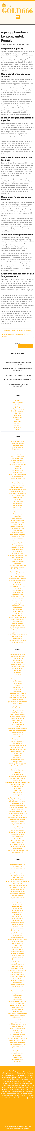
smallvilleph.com (17, 518)
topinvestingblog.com (17, 495)
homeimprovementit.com (17, 869)
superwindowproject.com (17, 603)
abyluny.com (18, 1057)
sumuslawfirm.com (18, 803)
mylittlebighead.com (17, 943)
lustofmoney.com (17, 842)
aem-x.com (17, 914)
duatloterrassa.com (17, 987)
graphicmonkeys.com (17, 956)
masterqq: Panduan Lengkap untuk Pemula (17, 330)
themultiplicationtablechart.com (18, 634)
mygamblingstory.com (17, 654)
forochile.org (17, 530)
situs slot (26, 1077)
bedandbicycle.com (17, 951)
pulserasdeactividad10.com (17, 617)
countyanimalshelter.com (17, 824)
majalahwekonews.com (17, 656)
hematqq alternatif (19, 1096)
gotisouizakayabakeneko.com (17, 702)
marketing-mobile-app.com (17, 764)
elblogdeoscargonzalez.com (17, 555)
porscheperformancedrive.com (17, 991)
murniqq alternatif (7, 1096)
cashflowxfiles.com (17, 751)
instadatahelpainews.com (18, 1045)
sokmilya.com (17, 1055)
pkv (17, 419)
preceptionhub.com (17, 875)
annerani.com (17, 503)
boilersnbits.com (17, 733)
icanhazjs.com (17, 607)
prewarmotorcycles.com (17, 479)
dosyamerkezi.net (17, 483)
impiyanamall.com (17, 904)
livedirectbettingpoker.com (17, 776)
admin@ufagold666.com (10, 44)
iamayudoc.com (17, 941)
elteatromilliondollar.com (17, 714)
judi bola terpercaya (27, 1094)
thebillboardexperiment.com (18, 1024)
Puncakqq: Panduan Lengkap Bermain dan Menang (15, 335)
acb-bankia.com (17, 786)
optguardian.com (17, 906)
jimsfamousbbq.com (17, 441)
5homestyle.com (17, 642)
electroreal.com (18, 883)
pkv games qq (10, 1073)
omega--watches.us (17, 460)
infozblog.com (17, 551)
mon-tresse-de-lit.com (17, 1028)
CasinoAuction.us (17, 592)
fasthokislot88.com (17, 962)
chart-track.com (17, 532)
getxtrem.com (17, 755)
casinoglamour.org (17, 636)
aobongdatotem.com (17, 879)
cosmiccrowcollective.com (17, 697)
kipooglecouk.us (17, 595)
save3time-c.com (17, 470)
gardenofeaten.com (17, 741)
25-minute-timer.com (17, 931)
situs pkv (17, 400)
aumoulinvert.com (17, 599)
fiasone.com (17, 768)
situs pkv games (17, 403)
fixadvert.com (17, 466)
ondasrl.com (17, 997)
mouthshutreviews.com (17, 893)
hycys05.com (17, 743)
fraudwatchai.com (17, 912)
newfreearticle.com (17, 737)
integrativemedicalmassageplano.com (17, 782)
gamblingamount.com (17, 834)
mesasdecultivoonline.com (17, 730)
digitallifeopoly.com (17, 898)
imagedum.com (17, 1011)
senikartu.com (17, 681)
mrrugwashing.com (17, 784)
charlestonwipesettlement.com (17, 817)
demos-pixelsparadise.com (17, 474)
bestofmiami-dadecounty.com (17, 885)
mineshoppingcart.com (17, 889)
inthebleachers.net (17, 623)
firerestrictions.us (17, 545)
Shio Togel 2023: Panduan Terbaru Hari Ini (18, 379)
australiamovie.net (17, 446)
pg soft (27, 1075)
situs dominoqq (17, 417)
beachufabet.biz (17, 1026)
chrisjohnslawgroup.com (17, 974)
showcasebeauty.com (17, 487)
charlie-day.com (17, 774)
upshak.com (17, 791)
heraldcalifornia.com (17, 953)
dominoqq (17, 415)
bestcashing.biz (18, 543)
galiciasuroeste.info (17, 520)
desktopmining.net (17, 621)
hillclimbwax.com (17, 836)
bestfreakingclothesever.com (17, 799)
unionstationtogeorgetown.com (17, 939)
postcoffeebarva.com (17, 712)
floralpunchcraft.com (17, 766)
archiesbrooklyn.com (17, 547)
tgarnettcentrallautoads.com (17, 464)
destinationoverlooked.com (17, 832)
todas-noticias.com (17, 679)
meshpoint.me (17, 704)
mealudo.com (17, 772)
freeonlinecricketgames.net (17, 541)
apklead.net (17, 1061)
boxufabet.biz (17, 1032)
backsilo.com (17, 793)
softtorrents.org (17, 982)
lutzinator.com (17, 995)
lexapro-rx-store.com (17, 626)
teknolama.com (17, 722)
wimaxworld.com (17, 539)
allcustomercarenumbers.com (17, 970)
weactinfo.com (17, 757)
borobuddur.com (17, 925)
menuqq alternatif (8, 1071)
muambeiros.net (17, 549)
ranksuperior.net (17, 828)
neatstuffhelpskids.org (17, 526)
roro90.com (17, 670)
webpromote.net (17, 557)
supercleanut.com (17, 949)
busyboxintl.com (17, 708)
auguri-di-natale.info (17, 456)
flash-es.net (17, 788)
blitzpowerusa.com (17, 739)
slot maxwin (24, 1079)
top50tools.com (17, 497)
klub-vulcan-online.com (17, 976)
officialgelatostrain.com (17, 1016)
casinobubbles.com (17, 900)
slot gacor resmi (14, 1083)
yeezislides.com (17, 877)
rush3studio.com (17, 668)
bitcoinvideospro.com (17, 695)
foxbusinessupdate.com (17, 778)
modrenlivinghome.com (17, 1042)
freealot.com (18, 945)
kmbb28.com (17, 1051)
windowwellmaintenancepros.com (17, 851)
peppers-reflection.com (17, 846)
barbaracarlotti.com (17, 619)
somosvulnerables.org (17, 985)
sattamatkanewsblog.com (17, 811)
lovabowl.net (17, 867)
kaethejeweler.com (17, 1018)
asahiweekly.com (17, 947)
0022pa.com (17, 508)
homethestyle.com (17, 920)
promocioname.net (18, 537)
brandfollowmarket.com (17, 819)
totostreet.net (17, 908)
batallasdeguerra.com (17, 522)
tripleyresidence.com (17, 980)
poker (25, 1071)
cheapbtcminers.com (17, 937)
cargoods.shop (17, 691)
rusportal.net (17, 683)
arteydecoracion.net (17, 561)
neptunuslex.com (17, 454)
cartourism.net (17, 613)
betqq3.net (17, 588)
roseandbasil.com (17, 570)
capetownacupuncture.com (17, 693)
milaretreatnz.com (17, 514)
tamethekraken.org (18, 993)
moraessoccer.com (17, 528)
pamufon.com (17, 989)
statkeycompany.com (17, 491)
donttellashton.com (17, 666)
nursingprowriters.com (17, 805)
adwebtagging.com (17, 826)
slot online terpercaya (17, 411)
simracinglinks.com (17, 481)
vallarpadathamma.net (17, 718)
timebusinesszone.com (17, 844)
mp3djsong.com (17, 450)
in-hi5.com (17, 675)
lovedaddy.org (17, 780)
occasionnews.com (17, 840)
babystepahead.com (17, 830)
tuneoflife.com (17, 848)
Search (17, 343)
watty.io (17, 685)
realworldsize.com (17, 720)
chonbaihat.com (17, 553)
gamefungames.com (17, 929)
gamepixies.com (17, 958)
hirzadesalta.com (17, 896)
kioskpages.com (17, 1007)
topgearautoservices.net (17, 1034)
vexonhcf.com (17, 472)
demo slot (17, 421)
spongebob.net (17, 706)
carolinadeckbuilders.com (17, 493)
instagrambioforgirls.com (18, 749)
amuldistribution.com (17, 922)
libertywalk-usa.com (17, 443)
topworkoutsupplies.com (17, 891)
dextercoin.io (17, 638)
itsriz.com (17, 689)
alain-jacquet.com (17, 699)
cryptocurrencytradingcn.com (17, 813)
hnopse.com (17, 838)
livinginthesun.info (17, 687)
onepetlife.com (17, 1022)
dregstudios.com (17, 524)
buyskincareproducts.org (17, 628)
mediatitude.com (17, 477)
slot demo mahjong (17, 409)
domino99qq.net (17, 662)
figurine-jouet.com (17, 1036)
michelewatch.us (17, 458)
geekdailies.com (17, 1047)
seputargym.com (17, 902)
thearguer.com (17, 762)
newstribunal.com (17, 871)
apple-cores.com (17, 615)
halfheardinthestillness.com (17, 578)
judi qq (17, 407)
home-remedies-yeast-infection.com (17, 881)
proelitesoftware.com (17, 968)
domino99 (10, 1087)
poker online (17, 413)
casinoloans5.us (17, 590)
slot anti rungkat (17, 1077)
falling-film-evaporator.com (17, 801)
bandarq (22, 1083)
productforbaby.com (17, 724)
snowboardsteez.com (17, 747)
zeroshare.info (17, 510)
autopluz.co (17, 468)
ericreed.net (17, 582)
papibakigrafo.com (17, 605)
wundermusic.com (17, 927)
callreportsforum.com (17, 1053)
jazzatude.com (17, 506)
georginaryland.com (17, 568)
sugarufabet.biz (18, 1030)
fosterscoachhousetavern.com (17, 728)
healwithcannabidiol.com (17, 1005)
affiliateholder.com (17, 853)
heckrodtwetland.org (17, 576)
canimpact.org (17, 609)
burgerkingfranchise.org (17, 716)
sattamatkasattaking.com (17, 1020)
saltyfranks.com (17, 501)
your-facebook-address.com (17, 1038)
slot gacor (16, 1079)
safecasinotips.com (17, 964)
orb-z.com (17, 726)
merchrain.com (17, 1049)
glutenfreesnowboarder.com (17, 1001)
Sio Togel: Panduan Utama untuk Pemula (18, 375)
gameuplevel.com (17, 918)
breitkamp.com (17, 978)
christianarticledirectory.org (17, 640)
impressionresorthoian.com (17, 797)
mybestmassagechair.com (17, 580)
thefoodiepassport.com (17, 601)
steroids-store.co (17, 559)
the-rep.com (17, 499)
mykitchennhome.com (18, 597)
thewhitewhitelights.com (17, 572)
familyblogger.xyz (17, 972)
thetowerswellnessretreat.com (17, 1014)
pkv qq (32, 1087)
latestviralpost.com (17, 735)
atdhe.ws (17, 574)
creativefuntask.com (17, 933)
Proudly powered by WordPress (14, 1126)
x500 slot (31, 1098)
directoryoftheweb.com (17, 664)
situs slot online (19, 1081)
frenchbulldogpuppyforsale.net (17, 630)
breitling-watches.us (17, 462)
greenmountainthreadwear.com (17, 807)
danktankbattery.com (17, 770)
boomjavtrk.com (17, 1059)
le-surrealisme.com (17, 485)
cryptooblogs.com (17, 916)
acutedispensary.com (17, 809)
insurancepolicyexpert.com (17, 489)
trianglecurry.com (17, 1009)
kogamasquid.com (17, 632)
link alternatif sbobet (17, 1091)
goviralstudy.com (17, 611)
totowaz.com (17, 815)
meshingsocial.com (17, 759)
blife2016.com (17, 999)
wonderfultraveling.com (17, 534)
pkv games (18, 1071)
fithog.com (17, 563)
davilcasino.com (17, 910)
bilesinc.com (17, 512)
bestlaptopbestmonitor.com (17, 566)
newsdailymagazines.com (17, 873)
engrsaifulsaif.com (17, 935)
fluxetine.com (17, 584)
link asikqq (17, 423)
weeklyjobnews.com (17, 822)
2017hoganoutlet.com (17, 658)
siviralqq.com (17, 795)
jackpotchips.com (17, 966)
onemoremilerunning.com (17, 745)
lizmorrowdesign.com (17, 1003)
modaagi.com (17, 516)
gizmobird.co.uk (17, 448)
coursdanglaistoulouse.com (17, 452)
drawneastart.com (17, 960)
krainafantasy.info (17, 677)
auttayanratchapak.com (17, 710)
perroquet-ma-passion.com (17, 1040)
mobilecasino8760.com (17, 586)
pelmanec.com (17, 660)
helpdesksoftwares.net (17, 864)
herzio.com (17, 673)
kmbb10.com (18, 753)
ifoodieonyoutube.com (17, 887)
